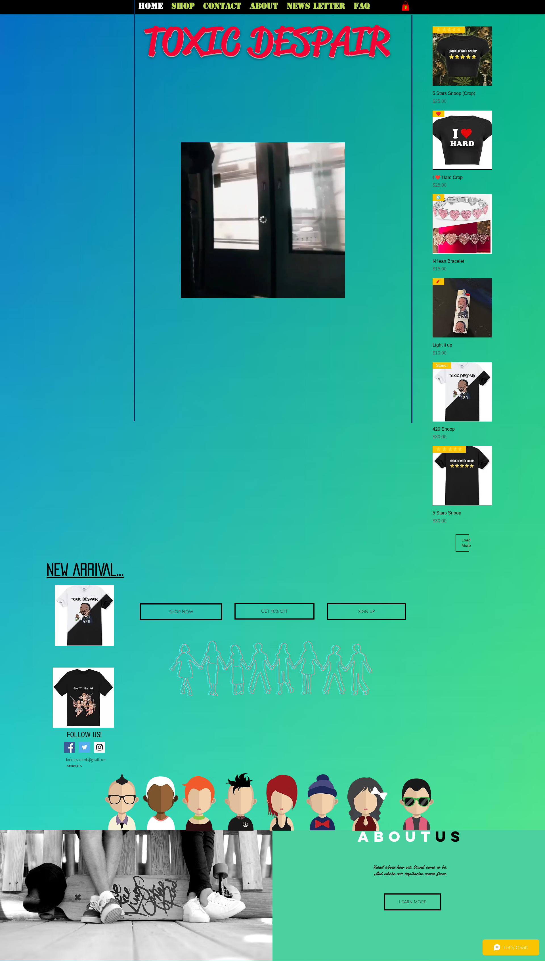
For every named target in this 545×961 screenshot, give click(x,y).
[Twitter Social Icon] (84, 747)
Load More (465, 543)
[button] (405, 6)
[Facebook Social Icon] (69, 747)
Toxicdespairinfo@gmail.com (86, 759)
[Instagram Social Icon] (99, 747)
